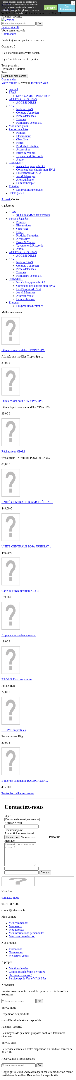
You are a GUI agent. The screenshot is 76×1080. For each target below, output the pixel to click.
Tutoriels (21, 119)
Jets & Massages (25, 176)
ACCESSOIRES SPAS (23, 99)
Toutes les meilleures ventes (17, 793)
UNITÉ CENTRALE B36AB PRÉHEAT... (27, 502)
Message (9, 840)
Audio (20, 159)
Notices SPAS (24, 109)
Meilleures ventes (19, 955)
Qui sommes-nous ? (20, 975)
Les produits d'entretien (29, 189)
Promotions (15, 949)
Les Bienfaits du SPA (28, 172)
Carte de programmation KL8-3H (21, 590)
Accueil (13, 89)
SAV (12, 105)
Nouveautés (16, 952)
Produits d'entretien (27, 146)
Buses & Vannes (25, 152)
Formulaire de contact (29, 122)
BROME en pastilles (13, 730)
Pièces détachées (26, 115)
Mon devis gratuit (19, 126)
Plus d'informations (67, 8)
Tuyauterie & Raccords (29, 156)
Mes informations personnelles (26, 933)
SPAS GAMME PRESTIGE (33, 95)
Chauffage (22, 139)
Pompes (20, 132)
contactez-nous (10, 897)
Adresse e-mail (13, 822)
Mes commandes (18, 923)
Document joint (13, 830)
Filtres (19, 142)
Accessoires (23, 149)
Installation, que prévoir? (30, 166)
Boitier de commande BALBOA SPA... (24, 780)
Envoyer (45, 872)
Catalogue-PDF (18, 193)
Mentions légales (18, 968)
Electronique (23, 136)
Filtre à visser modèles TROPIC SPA (23, 350)
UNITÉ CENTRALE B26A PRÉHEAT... (26, 546)
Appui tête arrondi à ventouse (18, 635)
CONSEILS (16, 162)
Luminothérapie (25, 183)
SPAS (12, 92)
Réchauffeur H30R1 (13, 451)
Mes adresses (16, 929)
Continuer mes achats (14, 75)
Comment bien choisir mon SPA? (35, 169)
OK (39, 23)
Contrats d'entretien (27, 112)
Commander (8, 33)
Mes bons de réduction (22, 936)
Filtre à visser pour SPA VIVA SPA (22, 400)
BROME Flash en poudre (16, 679)
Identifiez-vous (39, 82)
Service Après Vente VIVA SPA (27, 978)
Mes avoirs (15, 926)
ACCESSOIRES (26, 102)
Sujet (7, 815)
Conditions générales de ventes (27, 971)
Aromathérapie (25, 179)
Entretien (14, 186)
